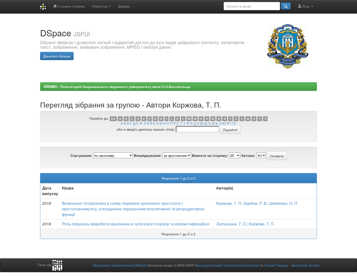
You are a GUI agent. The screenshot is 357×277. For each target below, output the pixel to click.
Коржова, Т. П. (229, 203)
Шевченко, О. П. (283, 203)
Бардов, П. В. (255, 203)
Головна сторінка (71, 6)
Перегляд (100, 6)
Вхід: (306, 6)
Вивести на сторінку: (210, 155)
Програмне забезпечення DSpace (119, 265)
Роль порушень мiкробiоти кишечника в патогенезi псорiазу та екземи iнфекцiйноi (135, 224)
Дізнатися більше (56, 56)
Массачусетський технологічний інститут (227, 265)
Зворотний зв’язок (305, 265)
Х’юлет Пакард (276, 265)
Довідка (124, 6)
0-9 (113, 118)
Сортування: (81, 155)
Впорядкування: (148, 155)
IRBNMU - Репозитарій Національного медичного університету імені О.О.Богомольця (117, 86)
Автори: (248, 155)
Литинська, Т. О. (231, 224)
